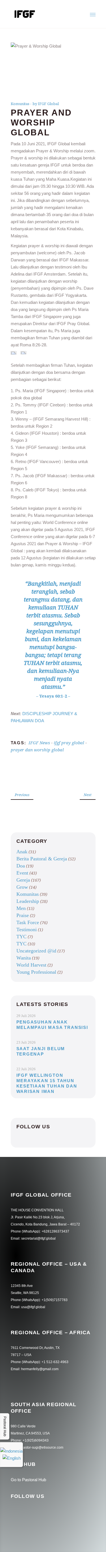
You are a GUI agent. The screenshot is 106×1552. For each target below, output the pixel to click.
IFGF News (39, 742)
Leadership (27, 901)
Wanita (23, 958)
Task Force (27, 922)
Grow (22, 887)
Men (21, 908)
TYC (21, 936)
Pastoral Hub (5, 1426)
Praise (22, 915)
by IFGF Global (46, 103)
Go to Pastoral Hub (28, 1479)
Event (22, 873)
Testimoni (26, 929)
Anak (21, 851)
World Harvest (31, 965)
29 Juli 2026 (26, 1016)
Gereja (23, 880)
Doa (20, 866)
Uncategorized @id (36, 951)
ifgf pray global (69, 742)
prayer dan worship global (37, 749)
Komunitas (20, 103)
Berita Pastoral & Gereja (41, 859)
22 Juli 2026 (26, 1069)
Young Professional (36, 972)
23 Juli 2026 (26, 1042)
